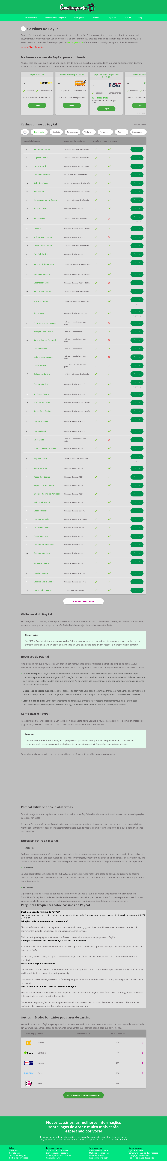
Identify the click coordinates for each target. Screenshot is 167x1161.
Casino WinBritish (42, 175)
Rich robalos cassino (43, 502)
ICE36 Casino (39, 219)
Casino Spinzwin (41, 421)
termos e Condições (17, 1155)
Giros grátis (79, 17)
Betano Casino (40, 208)
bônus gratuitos (75, 42)
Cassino (37, 229)
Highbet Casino (37, 74)
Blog (140, 17)
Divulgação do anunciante (140, 1155)
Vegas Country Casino (44, 485)
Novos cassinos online (98, 1150)
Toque (37, 105)
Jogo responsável (136, 1150)
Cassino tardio (40, 365)
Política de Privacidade (18, 1158)
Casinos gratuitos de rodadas (58, 1155)
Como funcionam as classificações (143, 1153)
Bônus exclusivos (96, 1155)
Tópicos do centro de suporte (141, 1158)
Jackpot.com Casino (43, 237)
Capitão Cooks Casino (44, 582)
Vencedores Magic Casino (72, 74)
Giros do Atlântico (42, 403)
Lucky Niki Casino (41, 283)
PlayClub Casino (41, 254)
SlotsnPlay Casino (42, 149)
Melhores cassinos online (100, 1153)
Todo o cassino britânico (45, 448)
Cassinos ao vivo (53, 1158)
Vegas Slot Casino (42, 477)
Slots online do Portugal (45, 340)
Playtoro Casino (41, 166)
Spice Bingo (39, 440)
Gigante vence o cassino (45, 323)
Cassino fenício (40, 511)
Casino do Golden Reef (44, 545)
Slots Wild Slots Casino (44, 264)
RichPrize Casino (41, 183)
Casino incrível (40, 348)
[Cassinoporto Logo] (83, 7)
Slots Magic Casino (42, 291)
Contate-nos (14, 1153)
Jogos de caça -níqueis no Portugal (106, 75)
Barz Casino (39, 313)
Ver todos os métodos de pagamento (83, 1095)
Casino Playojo (40, 431)
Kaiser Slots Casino (42, 411)
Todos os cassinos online (57, 1150)
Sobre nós (13, 1150)
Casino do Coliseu (42, 553)
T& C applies (141, 113)
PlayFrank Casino (41, 458)
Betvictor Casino (41, 563)
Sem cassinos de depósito (55, 17)
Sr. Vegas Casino (41, 394)
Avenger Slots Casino (43, 332)
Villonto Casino (40, 468)
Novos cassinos (31, 17)
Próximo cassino (41, 301)
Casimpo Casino (41, 384)
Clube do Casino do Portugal (47, 494)
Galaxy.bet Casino (42, 374)
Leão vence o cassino (43, 357)
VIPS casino (39, 191)
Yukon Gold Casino (42, 590)
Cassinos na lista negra (99, 1158)
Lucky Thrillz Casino (43, 246)
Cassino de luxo (41, 536)
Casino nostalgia (41, 519)
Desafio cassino (41, 573)
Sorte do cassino (141, 74)
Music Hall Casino (42, 528)
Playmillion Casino (42, 274)
